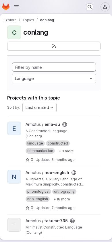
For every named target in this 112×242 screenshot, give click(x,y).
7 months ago (63, 208)
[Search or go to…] (89, 6)
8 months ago (63, 159)
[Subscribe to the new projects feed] (54, 46)
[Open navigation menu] (16, 6)
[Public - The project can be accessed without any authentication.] (64, 124)
